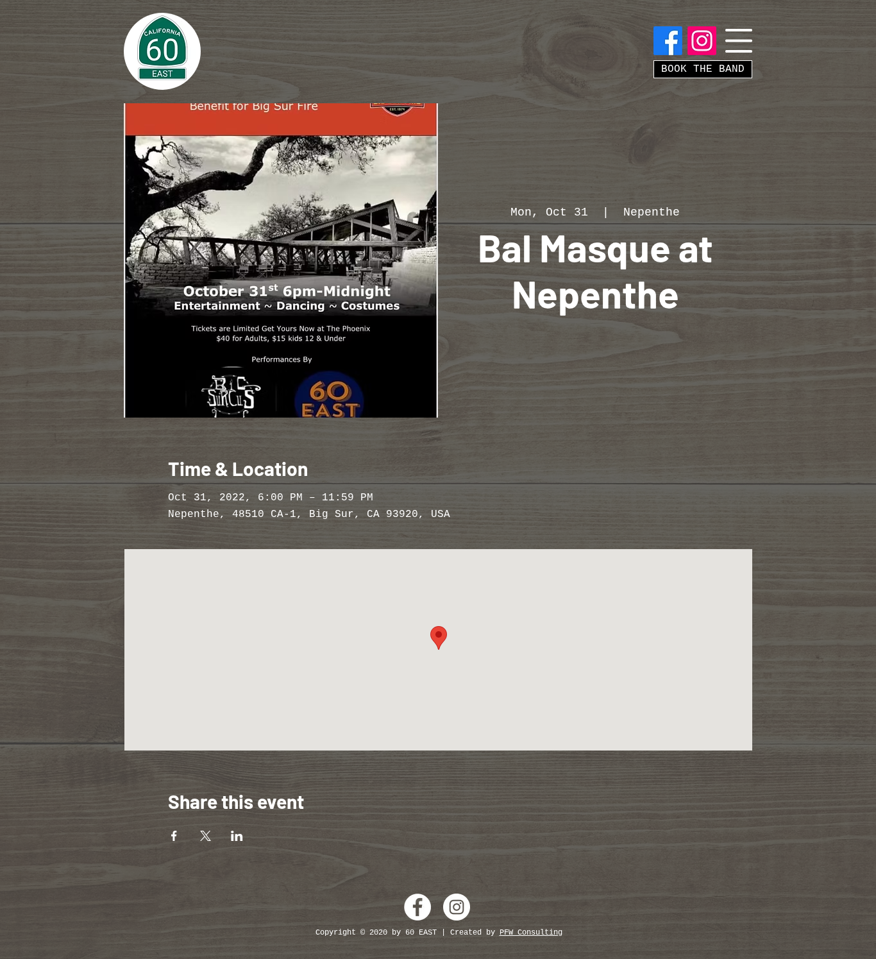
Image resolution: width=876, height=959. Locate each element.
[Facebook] (667, 40)
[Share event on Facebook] (174, 836)
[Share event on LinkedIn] (237, 836)
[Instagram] (701, 40)
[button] (738, 41)
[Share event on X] (205, 836)
